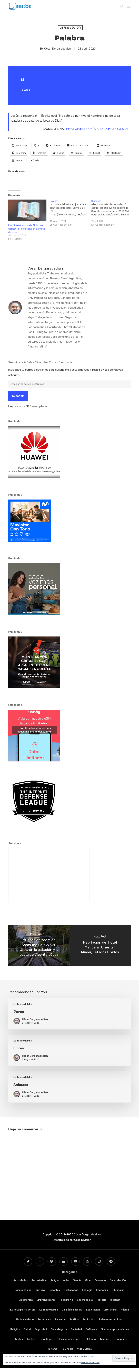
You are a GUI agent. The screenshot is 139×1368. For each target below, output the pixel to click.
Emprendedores (46, 1300)
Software (91, 1329)
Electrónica (26, 1300)
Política (74, 1319)
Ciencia (77, 1280)
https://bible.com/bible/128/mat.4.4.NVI (97, 129)
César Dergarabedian (57, 48)
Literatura (110, 1309)
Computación (118, 1280)
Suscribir (18, 396)
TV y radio (67, 1349)
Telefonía (90, 1339)
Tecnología (45, 1339)
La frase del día (70, 27)
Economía (102, 1290)
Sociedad (76, 1329)
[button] (129, 6)
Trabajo (104, 1339)
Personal (60, 1319)
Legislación (93, 1309)
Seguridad (41, 1329)
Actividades (20, 1280)
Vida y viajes (84, 1349)
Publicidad (89, 1319)
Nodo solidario (25, 1319)
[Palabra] (70, 213)
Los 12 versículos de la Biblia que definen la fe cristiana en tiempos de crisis (26, 229)
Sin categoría (59, 1329)
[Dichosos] (112, 213)
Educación (118, 1290)
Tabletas (17, 1339)
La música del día (72, 1309)
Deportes (54, 1290)
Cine (88, 1280)
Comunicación (23, 1290)
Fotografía (66, 1300)
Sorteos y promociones (115, 1329)
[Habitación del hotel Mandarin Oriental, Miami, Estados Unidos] (100, 946)
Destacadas (71, 1290)
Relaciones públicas (111, 1319)
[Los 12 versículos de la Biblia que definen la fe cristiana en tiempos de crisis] (27, 210)
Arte (66, 1280)
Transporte (120, 1339)
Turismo (52, 1349)
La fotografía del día (22, 1309)
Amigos (55, 1280)
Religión (15, 1329)
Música (125, 1309)
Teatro (31, 1339)
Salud (27, 1329)
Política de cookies (90, 1362)
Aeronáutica (39, 1280)
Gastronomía (85, 1300)
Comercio (100, 1280)
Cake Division (82, 1240)
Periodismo (44, 1319)
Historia (101, 1300)
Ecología (87, 1290)
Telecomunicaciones (68, 1339)
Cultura (40, 1290)
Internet (115, 1300)
